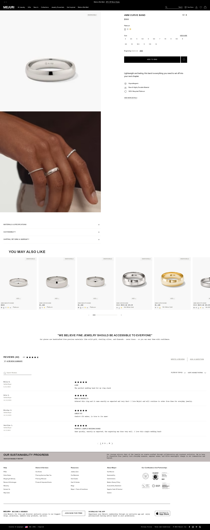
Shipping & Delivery (9, 478)
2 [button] (102, 443)
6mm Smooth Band (84, 303)
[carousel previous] (4, 2)
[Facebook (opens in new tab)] (189, 527)
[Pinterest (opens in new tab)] (196, 527)
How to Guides (75, 482)
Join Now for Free (73, 513)
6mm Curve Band (45, 303)
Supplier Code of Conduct (114, 489)
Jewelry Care (74, 471)
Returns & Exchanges (10, 482)
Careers (109, 492)
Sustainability (111, 475)
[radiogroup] (127, 29)
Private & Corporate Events (44, 482)
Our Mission (110, 471)
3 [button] (104, 443)
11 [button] (109, 443)
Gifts (29, 7)
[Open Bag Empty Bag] (205, 7)
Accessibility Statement (114, 485)
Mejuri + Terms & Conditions (79, 489)
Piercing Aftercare (41, 478)
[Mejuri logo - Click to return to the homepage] (9, 7)
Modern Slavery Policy (113, 482)
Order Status (7, 475)
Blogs (72, 485)
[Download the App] (162, 513)
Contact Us (7, 489)
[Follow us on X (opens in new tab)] (200, 527)
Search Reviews (12, 373)
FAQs (5, 471)
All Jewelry (21, 7)
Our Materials (75, 475)
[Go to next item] (121, 315)
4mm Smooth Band (7, 303)
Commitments (111, 478)
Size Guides (74, 478)
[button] (97, 443)
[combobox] (197, 373)
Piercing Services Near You (43, 475)
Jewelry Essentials (57, 7)
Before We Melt (83, 7)
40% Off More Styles (113, 2)
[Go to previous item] (88, 315)
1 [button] (100, 443)
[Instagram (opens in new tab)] (193, 527)
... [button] (107, 443)
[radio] (125, 29)
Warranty (6, 485)
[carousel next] (6, 2)
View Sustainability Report (13, 458)
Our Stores (39, 471)
